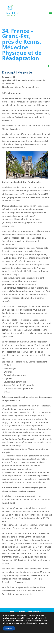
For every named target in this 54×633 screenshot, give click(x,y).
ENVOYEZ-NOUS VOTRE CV (25, 601)
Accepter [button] (8, 628)
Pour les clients (34, 611)
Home (12, 611)
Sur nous (21, 611)
